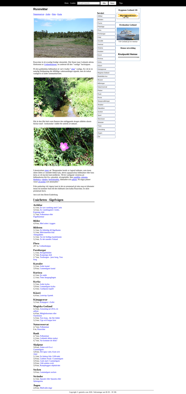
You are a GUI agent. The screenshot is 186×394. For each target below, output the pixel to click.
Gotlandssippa (45, 246)
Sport (99, 115)
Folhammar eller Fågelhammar (43, 215)
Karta (59, 14)
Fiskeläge (101, 27)
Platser (100, 90)
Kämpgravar (102, 69)
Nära (54, 14)
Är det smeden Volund (49, 239)
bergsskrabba (54, 179)
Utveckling (101, 129)
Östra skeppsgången (48, 277)
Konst (100, 55)
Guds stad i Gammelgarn (50, 361)
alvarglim (42, 182)
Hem (66, 3)
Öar (99, 136)
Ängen (100, 133)
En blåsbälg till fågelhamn (50, 230)
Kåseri (100, 66)
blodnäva (37, 179)
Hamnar (100, 44)
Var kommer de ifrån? (48, 340)
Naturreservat (38, 14)
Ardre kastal (44, 266)
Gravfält (100, 41)
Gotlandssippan (50, 64)
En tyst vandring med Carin (51, 207)
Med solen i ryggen (47, 223)
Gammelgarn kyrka (47, 286)
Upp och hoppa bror (48, 320)
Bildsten (100, 20)
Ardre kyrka (44, 284)
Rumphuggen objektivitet (50, 365)
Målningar (101, 83)
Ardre (48, 14)
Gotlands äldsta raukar (49, 338)
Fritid (99, 37)
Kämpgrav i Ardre (47, 302)
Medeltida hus (102, 76)
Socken (100, 112)
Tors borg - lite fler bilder (50, 318)
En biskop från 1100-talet (50, 356)
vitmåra (45, 179)
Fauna (100, 23)
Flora (99, 30)
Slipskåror (101, 108)
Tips (121, 3)
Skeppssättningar (104, 101)
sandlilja (77, 177)
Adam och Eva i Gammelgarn (43, 348)
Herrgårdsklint (45, 253)
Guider (73, 3)
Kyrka (100, 62)
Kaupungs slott (46, 255)
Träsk (99, 126)
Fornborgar (101, 34)
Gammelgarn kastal (47, 268)
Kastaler (100, 51)
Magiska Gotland (103, 73)
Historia (100, 48)
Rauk (99, 94)
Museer (100, 80)
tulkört (74, 179)
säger (47, 170)
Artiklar (100, 16)
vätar (73, 69)
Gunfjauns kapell (47, 289)
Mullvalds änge (46, 388)
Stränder (101, 122)
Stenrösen (101, 119)
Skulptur (100, 105)
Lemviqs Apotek (46, 295)
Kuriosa (100, 59)
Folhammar (44, 327)
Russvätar (41, 329)
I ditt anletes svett (47, 363)
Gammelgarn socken (48, 372)
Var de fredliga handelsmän (51, 237)
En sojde (43, 275)
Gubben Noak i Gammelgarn (51, 359)
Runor (100, 97)
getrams (84, 177)
